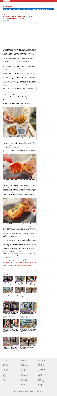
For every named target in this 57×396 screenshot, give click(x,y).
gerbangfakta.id (41, 380)
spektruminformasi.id (42, 378)
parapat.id (4, 381)
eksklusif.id (5, 376)
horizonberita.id (41, 375)
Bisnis (14, 9)
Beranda (5, 9)
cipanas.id (4, 375)
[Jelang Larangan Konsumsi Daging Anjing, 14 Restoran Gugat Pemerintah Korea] (20, 279)
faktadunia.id (22, 384)
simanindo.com (5, 368)
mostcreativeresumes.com (25, 378)
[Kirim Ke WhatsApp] (36, 271)
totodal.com (22, 370)
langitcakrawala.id (41, 365)
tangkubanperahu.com (7, 364)
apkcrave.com (22, 371)
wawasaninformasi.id (42, 374)
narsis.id (39, 383)
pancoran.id (5, 373)
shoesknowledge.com (24, 381)
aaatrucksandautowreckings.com (26, 361)
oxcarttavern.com (23, 379)
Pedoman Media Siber (39, 391)
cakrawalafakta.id (41, 371)
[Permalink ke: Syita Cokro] (4, 20)
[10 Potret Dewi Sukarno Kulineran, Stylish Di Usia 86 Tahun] (31, 290)
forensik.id (40, 385)
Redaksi (26, 391)
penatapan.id (5, 383)
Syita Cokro (7, 20)
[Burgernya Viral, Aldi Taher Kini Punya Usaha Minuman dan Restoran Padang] (20, 290)
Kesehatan (34, 9)
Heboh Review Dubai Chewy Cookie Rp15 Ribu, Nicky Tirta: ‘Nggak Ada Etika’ (17, 259)
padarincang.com (6, 369)
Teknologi (28, 9)
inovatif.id (4, 378)
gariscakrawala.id (41, 361)
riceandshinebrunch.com (24, 380)
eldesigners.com (23, 368)
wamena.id (5, 380)
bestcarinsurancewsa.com (25, 373)
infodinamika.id (41, 381)
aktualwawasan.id (41, 379)
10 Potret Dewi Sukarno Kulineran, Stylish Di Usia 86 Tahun (13, 266)
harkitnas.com (5, 363)
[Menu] (3, 3)
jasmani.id (4, 374)
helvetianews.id (41, 364)
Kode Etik (16, 391)
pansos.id (40, 384)
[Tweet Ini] (29, 271)
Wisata (43, 9)
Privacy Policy (21, 391)
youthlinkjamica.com (24, 363)
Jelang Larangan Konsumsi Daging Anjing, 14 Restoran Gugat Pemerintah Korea (18, 260)
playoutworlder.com (24, 365)
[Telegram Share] (33, 271)
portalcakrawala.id (41, 376)
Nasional (10, 9)
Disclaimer (31, 391)
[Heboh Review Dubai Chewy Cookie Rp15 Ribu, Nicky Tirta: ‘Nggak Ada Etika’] (8, 279)
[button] (53, 3)
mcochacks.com (23, 376)
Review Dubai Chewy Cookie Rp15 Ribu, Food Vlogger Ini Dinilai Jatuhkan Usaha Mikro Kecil (19, 262)
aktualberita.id (40, 370)
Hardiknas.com (32, 393)
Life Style (39, 9)
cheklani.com (22, 369)
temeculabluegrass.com (24, 366)
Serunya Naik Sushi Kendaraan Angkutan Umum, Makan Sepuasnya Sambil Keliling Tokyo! (19, 263)
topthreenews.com (23, 360)
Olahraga (23, 9)
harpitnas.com (5, 361)
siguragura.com (5, 366)
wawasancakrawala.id (42, 369)
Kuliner (47, 9)
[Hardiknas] (7, 6)
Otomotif (18, 9)
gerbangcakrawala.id (42, 363)
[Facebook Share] (27, 271)
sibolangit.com (5, 365)
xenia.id (4, 379)
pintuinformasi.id (41, 373)
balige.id (4, 384)
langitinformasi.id (41, 366)
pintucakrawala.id (41, 368)
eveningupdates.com (24, 375)
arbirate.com (22, 364)
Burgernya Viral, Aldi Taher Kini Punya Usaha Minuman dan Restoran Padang (17, 265)
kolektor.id (5, 370)
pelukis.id (4, 371)
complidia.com (23, 374)
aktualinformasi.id (23, 383)
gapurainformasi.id (41, 360)
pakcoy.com (5, 360)
